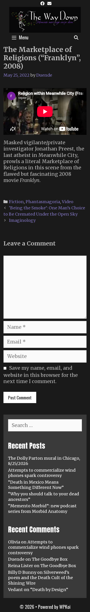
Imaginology (22, 220)
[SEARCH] (76, 37)
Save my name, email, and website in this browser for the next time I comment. (40, 374)
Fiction (16, 201)
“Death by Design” (49, 589)
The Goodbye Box (50, 559)
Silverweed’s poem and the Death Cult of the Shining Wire (40, 578)
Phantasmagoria (43, 201)
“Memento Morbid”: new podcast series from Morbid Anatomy (42, 508)
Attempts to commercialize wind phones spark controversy (42, 473)
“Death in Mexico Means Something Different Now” (36, 484)
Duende (16, 559)
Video (67, 201)
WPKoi (64, 606)
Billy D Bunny (22, 572)
